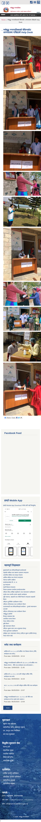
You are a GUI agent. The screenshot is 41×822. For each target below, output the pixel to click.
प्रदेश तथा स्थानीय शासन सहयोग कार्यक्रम (15, 594)
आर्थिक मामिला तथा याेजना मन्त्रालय (13, 577)
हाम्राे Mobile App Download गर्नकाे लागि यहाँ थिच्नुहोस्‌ (19, 505)
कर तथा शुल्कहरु (9, 734)
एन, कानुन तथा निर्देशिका (11, 731)
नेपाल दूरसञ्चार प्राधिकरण (10, 631)
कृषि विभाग (6, 623)
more (8, 708)
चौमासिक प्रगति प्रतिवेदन (12, 777)
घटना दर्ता (6, 747)
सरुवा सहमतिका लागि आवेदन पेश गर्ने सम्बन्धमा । (17, 15)
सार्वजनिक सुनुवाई (9, 780)
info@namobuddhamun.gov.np (17, 804)
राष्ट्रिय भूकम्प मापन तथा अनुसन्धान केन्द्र (14, 628)
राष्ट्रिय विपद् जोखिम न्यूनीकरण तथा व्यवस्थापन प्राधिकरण (19, 592)
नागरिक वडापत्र (8, 754)
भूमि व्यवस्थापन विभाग (9, 626)
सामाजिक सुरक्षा (8, 750)
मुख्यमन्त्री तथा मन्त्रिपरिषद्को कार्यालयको (14, 570)
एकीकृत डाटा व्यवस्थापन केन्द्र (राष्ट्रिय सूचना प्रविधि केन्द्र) (20, 633)
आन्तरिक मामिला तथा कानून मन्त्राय (13, 575)
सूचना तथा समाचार (9, 724)
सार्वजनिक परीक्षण (9, 784)
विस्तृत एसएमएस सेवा (9, 616)
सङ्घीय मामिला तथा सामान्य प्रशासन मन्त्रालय (16, 572)
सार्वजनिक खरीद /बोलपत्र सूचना (14, 727)
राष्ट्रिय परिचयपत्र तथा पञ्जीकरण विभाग (14, 604)
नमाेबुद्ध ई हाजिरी (7, 614)
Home (3, 20)
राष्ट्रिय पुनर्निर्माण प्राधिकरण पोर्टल (12, 602)
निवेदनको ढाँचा (8, 757)
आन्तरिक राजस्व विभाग (9, 619)
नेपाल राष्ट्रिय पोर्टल (8, 621)
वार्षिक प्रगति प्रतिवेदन (11, 773)
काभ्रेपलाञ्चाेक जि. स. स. (10, 582)
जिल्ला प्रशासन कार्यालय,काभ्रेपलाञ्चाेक (14, 589)
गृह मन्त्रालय (6, 585)
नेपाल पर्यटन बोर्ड (8, 636)
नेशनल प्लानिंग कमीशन (9, 580)
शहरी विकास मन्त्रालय (9, 587)
